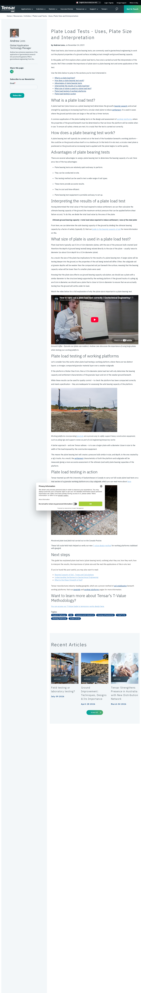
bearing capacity (121, 106)
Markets (52, 9)
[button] (88, 2)
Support (93, 9)
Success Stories (67, 9)
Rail (71, 615)
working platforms (124, 119)
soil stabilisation (120, 586)
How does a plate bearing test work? (69, 80)
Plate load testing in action (65, 94)
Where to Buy (134, 3)
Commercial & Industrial (85, 615)
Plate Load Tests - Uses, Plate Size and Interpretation (55, 16)
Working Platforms (59, 619)
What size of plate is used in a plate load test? (73, 88)
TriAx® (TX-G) (75, 619)
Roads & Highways (59, 615)
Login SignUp (108, 3)
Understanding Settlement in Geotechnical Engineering (76, 577)
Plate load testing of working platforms (70, 91)
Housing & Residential (105, 615)
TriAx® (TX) (121, 615)
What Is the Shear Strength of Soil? (69, 580)
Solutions (40, 9)
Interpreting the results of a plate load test (72, 86)
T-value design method (102, 545)
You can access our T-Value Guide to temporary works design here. (77, 606)
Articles (27, 16)
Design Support (121, 3)
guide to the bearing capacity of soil (106, 229)
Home (9, 16)
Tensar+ (104, 9)
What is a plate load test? (65, 78)
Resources (80, 9)
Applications (26, 9)
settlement (116, 110)
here (129, 481)
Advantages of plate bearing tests (68, 83)
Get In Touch (132, 9)
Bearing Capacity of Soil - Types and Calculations (74, 575)
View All (94, 712)
